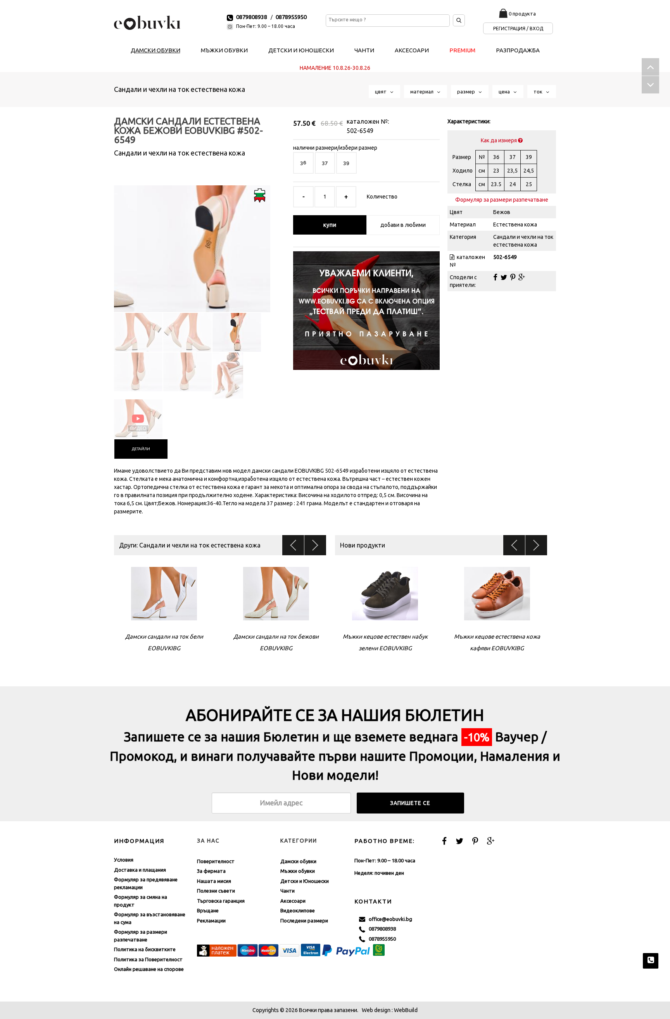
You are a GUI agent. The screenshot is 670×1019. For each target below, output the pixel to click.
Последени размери (304, 920)
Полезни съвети (216, 890)
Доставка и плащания (140, 869)
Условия (123, 859)
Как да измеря (499, 140)
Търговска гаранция (221, 900)
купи (330, 225)
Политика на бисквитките (145, 949)
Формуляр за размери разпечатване (501, 200)
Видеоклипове (297, 910)
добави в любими (403, 225)
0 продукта (522, 13)
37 (325, 163)
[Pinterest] (512, 277)
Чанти (287, 890)
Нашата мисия (214, 881)
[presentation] (141, 449)
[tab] (141, 449)
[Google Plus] (521, 277)
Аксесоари (293, 900)
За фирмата (211, 871)
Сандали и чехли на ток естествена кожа (179, 89)
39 (346, 163)
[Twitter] (504, 277)
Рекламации (211, 920)
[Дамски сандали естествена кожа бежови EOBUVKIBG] (192, 242)
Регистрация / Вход (518, 28)
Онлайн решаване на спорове (149, 969)
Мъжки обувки (297, 871)
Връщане (208, 910)
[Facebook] (495, 277)
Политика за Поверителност (148, 959)
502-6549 (360, 130)
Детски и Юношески (304, 881)
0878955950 (291, 17)
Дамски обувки (298, 861)
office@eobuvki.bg (388, 919)
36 (303, 163)
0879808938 (251, 17)
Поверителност (216, 861)
